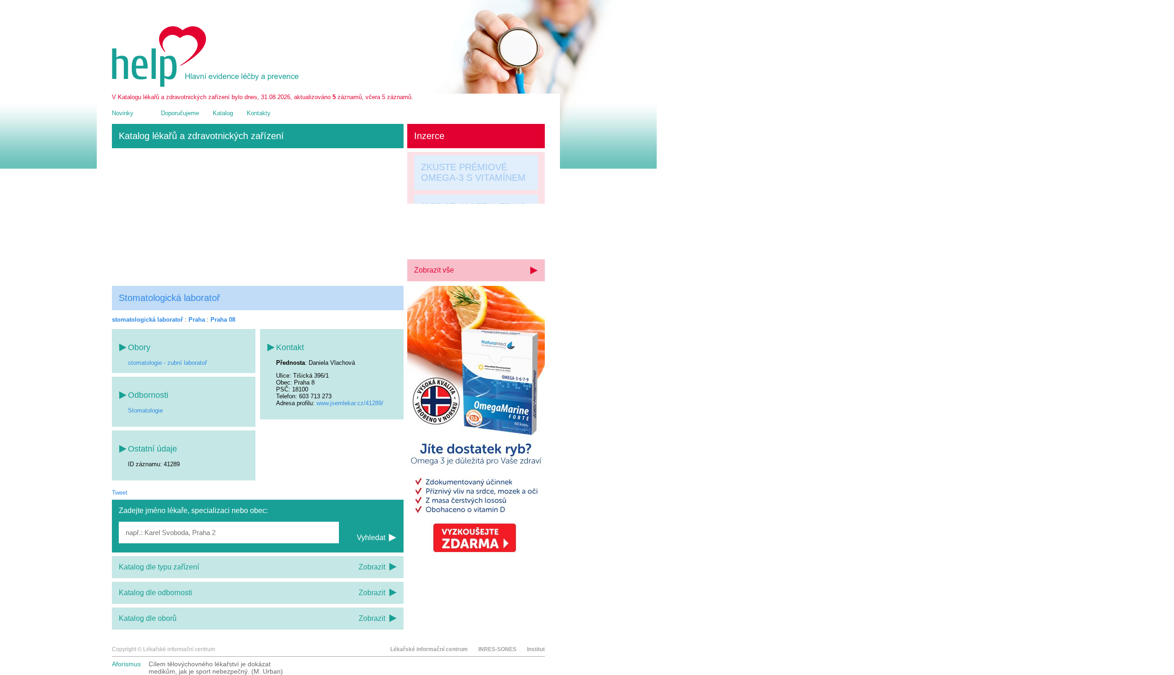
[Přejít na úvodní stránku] (207, 84)
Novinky (122, 113)
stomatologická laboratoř (147, 319)
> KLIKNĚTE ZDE (457, 239)
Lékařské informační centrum (429, 649)
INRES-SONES (497, 649)
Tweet (119, 492)
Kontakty (259, 113)
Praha (196, 319)
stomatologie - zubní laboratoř (167, 362)
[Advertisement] (258, 217)
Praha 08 (222, 319)
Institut (536, 649)
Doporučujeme (180, 113)
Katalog (223, 113)
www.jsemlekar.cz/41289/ (349, 403)
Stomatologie (145, 410)
